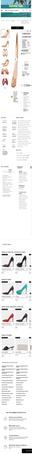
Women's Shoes (13, 21)
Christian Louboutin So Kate (5, 153)
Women (8, 20)
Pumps (18, 20)
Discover (3, 20)
